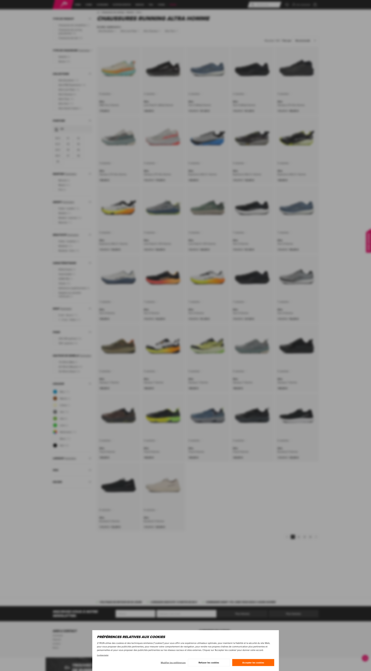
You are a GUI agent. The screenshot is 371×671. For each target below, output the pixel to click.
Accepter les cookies (253, 662)
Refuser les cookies (209, 662)
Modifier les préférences (173, 662)
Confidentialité (102, 655)
